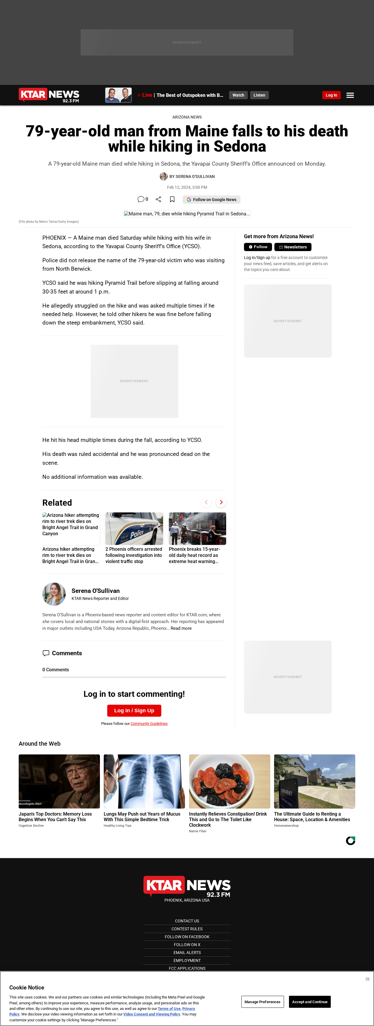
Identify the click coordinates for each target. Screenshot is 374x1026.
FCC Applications (187, 968)
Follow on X (187, 944)
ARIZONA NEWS (187, 117)
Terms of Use (169, 1008)
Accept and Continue (310, 1001)
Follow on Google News (214, 199)
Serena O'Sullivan (96, 590)
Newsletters (295, 247)
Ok (368, 979)
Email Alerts (187, 952)
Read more (181, 628)
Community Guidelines (149, 723)
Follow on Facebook (187, 936)
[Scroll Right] (221, 502)
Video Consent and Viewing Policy (151, 1014)
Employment (187, 960)
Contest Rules (187, 929)
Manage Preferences (262, 1001)
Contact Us (187, 921)
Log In (331, 95)
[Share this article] (158, 199)
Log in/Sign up (257, 257)
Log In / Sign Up (134, 710)
